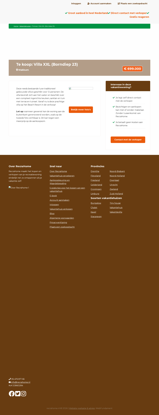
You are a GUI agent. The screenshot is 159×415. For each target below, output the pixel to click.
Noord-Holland (117, 176)
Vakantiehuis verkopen (61, 209)
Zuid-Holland (116, 194)
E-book (53, 196)
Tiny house (115, 203)
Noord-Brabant (117, 171)
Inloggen (54, 204)
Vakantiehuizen (25, 26)
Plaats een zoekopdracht (62, 227)
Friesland (95, 180)
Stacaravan (96, 216)
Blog (52, 213)
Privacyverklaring (58, 222)
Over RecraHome (58, 171)
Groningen (96, 189)
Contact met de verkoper (128, 139)
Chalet (94, 207)
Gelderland (96, 185)
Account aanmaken (59, 200)
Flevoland (96, 176)
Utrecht (114, 185)
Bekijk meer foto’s (81, 109)
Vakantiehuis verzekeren (62, 176)
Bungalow (96, 203)
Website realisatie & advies (82, 408)
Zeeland (114, 189)
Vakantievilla (116, 212)
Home (16, 26)
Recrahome (28, 15)
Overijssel (114, 180)
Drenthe (95, 171)
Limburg (95, 194)
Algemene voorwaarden (62, 218)
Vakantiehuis (116, 207)
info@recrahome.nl (20, 382)
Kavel (93, 212)
